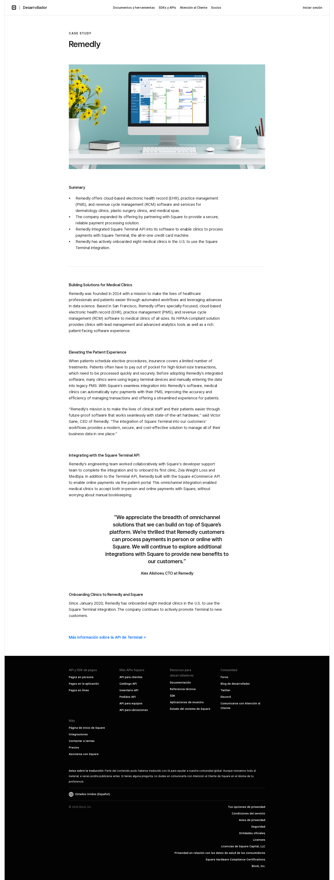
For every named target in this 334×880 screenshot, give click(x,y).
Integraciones (78, 734)
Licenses (259, 839)
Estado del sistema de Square (190, 708)
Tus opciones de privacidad (246, 806)
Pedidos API (127, 696)
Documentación (180, 682)
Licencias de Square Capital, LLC (243, 846)
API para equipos (130, 703)
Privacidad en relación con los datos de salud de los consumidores (220, 852)
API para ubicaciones (133, 710)
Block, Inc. (258, 866)
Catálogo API (128, 683)
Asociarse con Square (84, 754)
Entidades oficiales (252, 833)
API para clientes (130, 677)
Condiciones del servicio (248, 813)
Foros (224, 677)
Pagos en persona (81, 677)
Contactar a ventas (82, 740)
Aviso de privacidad (252, 820)
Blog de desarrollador (235, 683)
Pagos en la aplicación (84, 683)
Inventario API (128, 690)
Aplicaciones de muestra (187, 702)
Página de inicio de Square (87, 727)
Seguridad (258, 826)
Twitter (225, 690)
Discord (226, 696)
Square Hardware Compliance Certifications (235, 859)
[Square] (14, 7)
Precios (74, 747)
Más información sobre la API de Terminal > (107, 637)
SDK (172, 695)
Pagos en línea (79, 690)
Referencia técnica (183, 689)
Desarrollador (35, 7)
